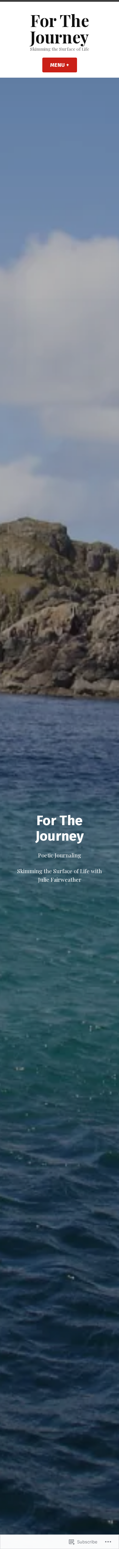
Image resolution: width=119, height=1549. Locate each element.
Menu (63, 65)
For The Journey (59, 28)
